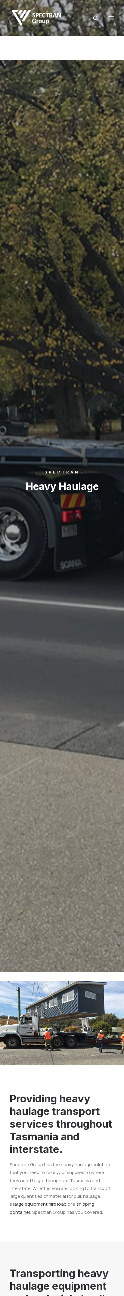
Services (96, 55)
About (55, 55)
